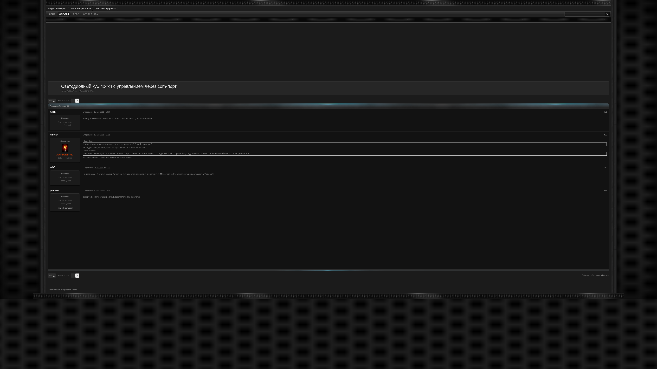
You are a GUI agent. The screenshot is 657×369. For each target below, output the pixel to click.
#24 (605, 190)
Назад (51, 101)
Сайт (52, 14)
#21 (605, 112)
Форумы (64, 14)
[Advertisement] (150, 52)
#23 (605, 167)
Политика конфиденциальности (63, 290)
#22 (605, 135)
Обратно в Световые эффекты (595, 275)
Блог (76, 14)
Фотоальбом (90, 14)
